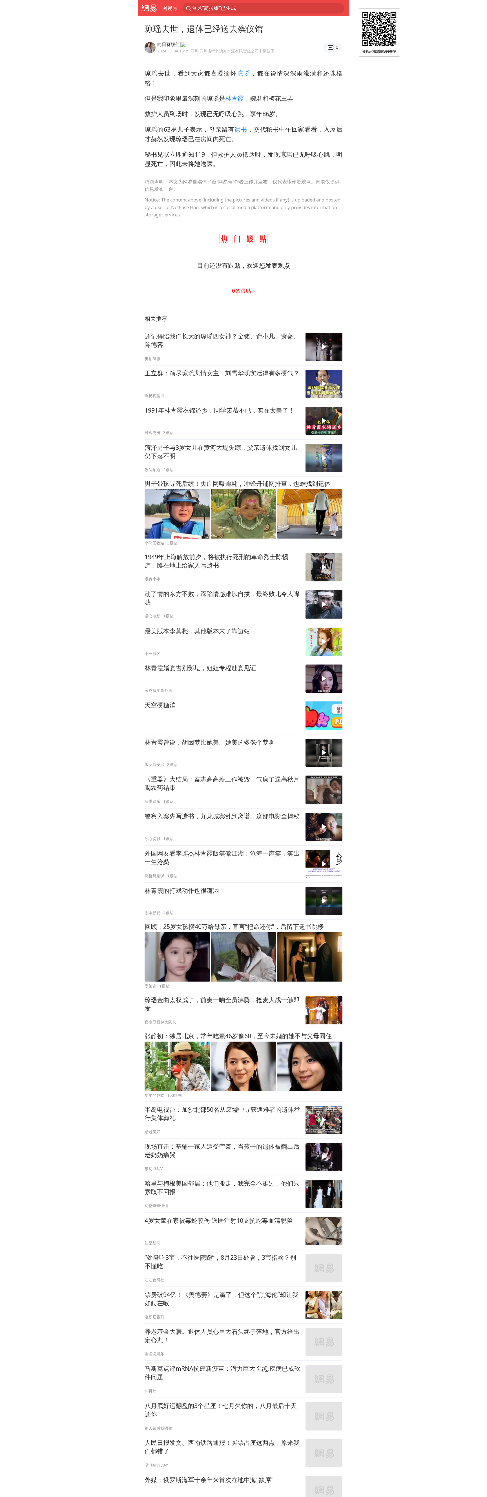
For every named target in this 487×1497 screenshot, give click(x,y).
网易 (149, 8)
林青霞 (234, 98)
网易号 (170, 8)
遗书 (240, 129)
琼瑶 (243, 73)
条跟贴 (242, 290)
